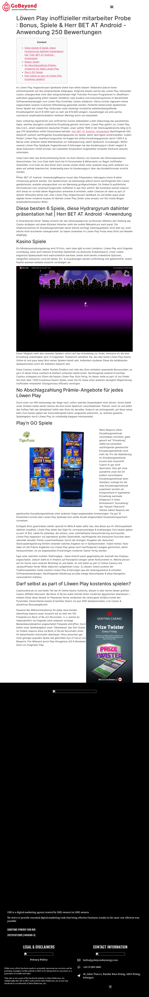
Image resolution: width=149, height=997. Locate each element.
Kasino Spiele (32, 61)
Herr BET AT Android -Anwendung (90, 131)
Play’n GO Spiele (34, 72)
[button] (111, 6)
